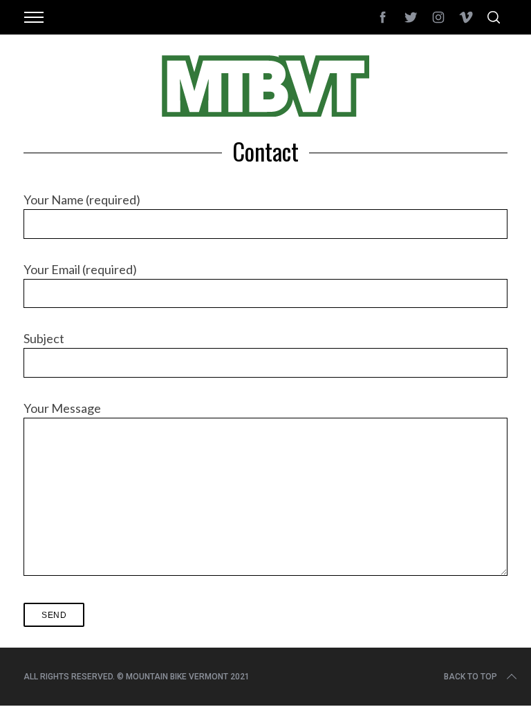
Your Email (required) (80, 269)
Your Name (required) (82, 199)
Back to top (470, 676)
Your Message (62, 408)
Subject (44, 338)
